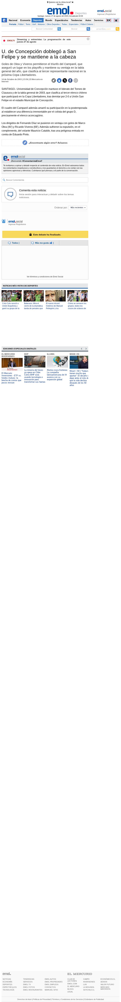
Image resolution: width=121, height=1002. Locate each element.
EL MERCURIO (73, 986)
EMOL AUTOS (50, 979)
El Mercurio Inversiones (8, 355)
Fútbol (21, 24)
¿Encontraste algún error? (48, 142)
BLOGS (70, 989)
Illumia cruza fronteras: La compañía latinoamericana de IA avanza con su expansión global (57, 375)
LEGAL (70, 992)
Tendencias (76, 20)
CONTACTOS (50, 987)
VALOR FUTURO (107, 984)
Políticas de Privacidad (41, 999)
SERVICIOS (27, 982)
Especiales (73, 24)
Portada (12, 24)
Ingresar (100, 14)
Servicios (98, 20)
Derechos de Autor (24, 999)
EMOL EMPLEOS (51, 984)
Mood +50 (74, 354)
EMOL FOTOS (29, 987)
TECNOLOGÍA (8, 990)
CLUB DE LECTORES (72, 980)
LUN (85, 984)
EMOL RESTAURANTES (32, 990)
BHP (26, 354)
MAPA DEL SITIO (51, 990)
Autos (88, 20)
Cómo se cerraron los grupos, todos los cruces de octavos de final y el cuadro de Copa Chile (77, 308)
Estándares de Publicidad (94, 999)
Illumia (51, 354)
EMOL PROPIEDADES (53, 982)
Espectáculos (61, 20)
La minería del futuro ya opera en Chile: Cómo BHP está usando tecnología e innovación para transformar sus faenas (34, 376)
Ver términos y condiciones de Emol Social (45, 277)
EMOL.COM (72, 984)
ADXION (104, 982)
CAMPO (86, 979)
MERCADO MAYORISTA (105, 988)
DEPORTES (7, 984)
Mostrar (60, 4)
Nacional (13, 20)
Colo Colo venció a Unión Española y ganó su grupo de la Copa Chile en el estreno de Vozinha (10, 308)
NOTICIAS (7, 979)
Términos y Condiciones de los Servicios (67, 999)
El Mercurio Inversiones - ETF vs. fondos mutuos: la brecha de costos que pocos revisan (11, 378)
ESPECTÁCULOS (10, 987)
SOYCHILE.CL (89, 990)
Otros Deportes (53, 24)
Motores (41, 24)
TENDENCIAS (28, 979)
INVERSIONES (89, 982)
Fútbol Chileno (87, 24)
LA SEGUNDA (88, 987)
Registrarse (111, 14)
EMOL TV (27, 984)
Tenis (28, 24)
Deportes (37, 20)
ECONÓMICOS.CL (108, 979)
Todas (64, 24)
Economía (25, 20)
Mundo (48, 20)
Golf (34, 24)
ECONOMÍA (7, 982)
